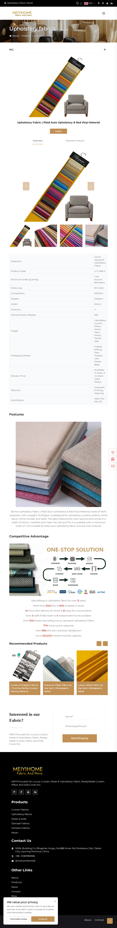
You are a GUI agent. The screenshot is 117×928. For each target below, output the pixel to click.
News (14, 887)
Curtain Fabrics (20, 809)
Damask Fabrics (20, 823)
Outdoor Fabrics (20, 828)
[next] (91, 186)
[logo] (22, 13)
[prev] (26, 186)
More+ (15, 832)
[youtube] (107, 3)
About (15, 877)
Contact (16, 891)
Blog (14, 896)
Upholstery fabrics (43, 35)
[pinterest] (99, 3)
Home (15, 35)
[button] (99, 643)
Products (26, 35)
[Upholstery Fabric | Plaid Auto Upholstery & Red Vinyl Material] (58, 186)
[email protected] (25, 860)
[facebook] (103, 3)
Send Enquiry (79, 738)
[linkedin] (111, 3)
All (11, 49)
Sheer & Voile (18, 819)
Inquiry (58, 131)
